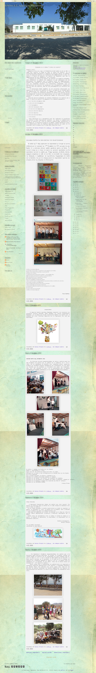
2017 (76, 222)
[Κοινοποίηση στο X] (29, 130)
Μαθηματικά (75, 173)
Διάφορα (75, 168)
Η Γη (6, 201)
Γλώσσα (89, 167)
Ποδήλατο (6, 218)
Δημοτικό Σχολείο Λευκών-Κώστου (13, 241)
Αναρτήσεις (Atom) (51, 657)
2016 (76, 223)
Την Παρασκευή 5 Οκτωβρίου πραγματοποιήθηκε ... (81, 211)
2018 (76, 191)
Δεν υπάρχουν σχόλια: (59, 127)
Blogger (72, 670)
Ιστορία (83, 172)
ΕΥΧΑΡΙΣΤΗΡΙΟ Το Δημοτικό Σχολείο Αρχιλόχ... (81, 204)
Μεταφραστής (7, 209)
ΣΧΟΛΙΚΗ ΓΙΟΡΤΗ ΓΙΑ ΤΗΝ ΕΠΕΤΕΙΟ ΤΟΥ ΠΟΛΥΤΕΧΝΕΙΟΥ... (80, 200)
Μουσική (89, 173)
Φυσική (76, 177)
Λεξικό (6, 205)
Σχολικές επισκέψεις (81, 176)
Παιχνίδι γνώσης (8, 214)
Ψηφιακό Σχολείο (8, 168)
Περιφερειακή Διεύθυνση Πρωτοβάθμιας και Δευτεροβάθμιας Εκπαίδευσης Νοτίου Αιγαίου (13, 177)
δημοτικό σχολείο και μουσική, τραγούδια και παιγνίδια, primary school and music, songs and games (13, 238)
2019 (76, 189)
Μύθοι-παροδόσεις (76, 174)
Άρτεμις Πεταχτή (9, 262)
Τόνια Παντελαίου (10, 251)
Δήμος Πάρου (7, 158)
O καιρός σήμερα (7, 147)
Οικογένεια (89, 174)
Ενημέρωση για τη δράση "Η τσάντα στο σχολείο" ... (80, 197)
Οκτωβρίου (78, 214)
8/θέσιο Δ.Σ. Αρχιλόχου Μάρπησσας (24, 5)
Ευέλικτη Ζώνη (77, 170)
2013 (76, 229)
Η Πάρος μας (85, 170)
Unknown (7, 259)
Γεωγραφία (7, 195)
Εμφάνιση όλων (21, 253)
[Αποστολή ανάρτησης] (66, 127)
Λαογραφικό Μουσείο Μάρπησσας (11, 156)
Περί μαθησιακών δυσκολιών (10, 229)
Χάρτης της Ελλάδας (8, 220)
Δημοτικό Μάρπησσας (8, 265)
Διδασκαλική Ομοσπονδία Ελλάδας (11, 184)
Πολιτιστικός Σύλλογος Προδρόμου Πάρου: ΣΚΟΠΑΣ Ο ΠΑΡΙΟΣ (12, 161)
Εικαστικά (89, 168)
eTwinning (79, 177)
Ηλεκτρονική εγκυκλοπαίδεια (10, 203)
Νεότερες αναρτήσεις (33, 652)
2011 (76, 233)
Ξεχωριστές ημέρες (83, 174)
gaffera (63, 670)
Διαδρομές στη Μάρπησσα (9, 154)
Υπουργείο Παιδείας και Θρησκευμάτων (12, 174)
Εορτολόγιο (10, 118)
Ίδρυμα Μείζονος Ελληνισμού (10, 170)
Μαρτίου (77, 219)
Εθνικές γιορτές (82, 168)
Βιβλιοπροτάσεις (75, 167)
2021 (76, 185)
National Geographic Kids (9, 191)
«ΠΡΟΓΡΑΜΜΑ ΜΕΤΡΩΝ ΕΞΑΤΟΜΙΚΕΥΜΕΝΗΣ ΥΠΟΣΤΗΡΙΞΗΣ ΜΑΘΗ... (80, 157)
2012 (76, 231)
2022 (76, 184)
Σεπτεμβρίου (78, 216)
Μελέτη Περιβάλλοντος (83, 173)
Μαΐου (77, 217)
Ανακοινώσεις (88, 165)
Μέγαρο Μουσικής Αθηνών (9, 207)
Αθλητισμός (80, 165)
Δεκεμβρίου (78, 193)
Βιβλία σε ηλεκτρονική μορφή (10, 193)
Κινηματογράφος (88, 172)
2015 (76, 225)
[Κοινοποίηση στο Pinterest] (32, 130)
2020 (76, 187)
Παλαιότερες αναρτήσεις (62, 652)
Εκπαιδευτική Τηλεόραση (9, 197)
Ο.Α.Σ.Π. (6, 179)
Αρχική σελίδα (47, 652)
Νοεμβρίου (78, 194)
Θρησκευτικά (78, 172)
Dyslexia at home (8, 227)
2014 (76, 227)
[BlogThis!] (28, 130)
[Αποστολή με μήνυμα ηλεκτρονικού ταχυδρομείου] (27, 130)
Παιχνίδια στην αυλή (8, 216)
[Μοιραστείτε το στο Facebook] (31, 130)
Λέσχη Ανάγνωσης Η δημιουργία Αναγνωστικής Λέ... (81, 208)
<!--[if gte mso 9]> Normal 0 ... (81, 206)
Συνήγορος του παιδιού (9, 172)
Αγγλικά (74, 165)
